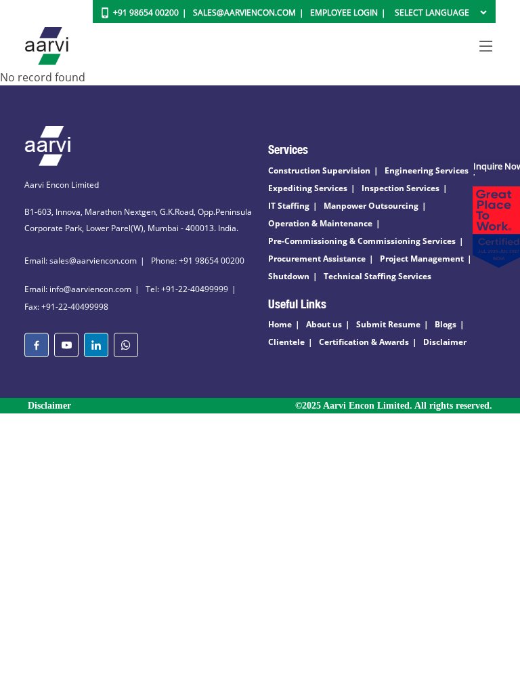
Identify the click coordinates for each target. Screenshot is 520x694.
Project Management (422, 258)
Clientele (286, 342)
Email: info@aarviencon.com (77, 289)
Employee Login (344, 12)
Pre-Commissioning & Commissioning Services (362, 241)
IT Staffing (288, 205)
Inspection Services (400, 188)
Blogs (445, 324)
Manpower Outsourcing (371, 205)
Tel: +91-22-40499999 (187, 289)
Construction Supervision (319, 170)
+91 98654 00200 (146, 12)
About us (324, 324)
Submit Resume (388, 324)
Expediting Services (307, 188)
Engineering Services (427, 170)
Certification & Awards (364, 342)
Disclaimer (445, 342)
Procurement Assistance (317, 258)
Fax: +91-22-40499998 (66, 306)
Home (280, 324)
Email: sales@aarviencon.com (80, 260)
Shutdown (288, 276)
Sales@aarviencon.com (244, 12)
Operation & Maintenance (320, 223)
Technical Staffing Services (377, 276)
